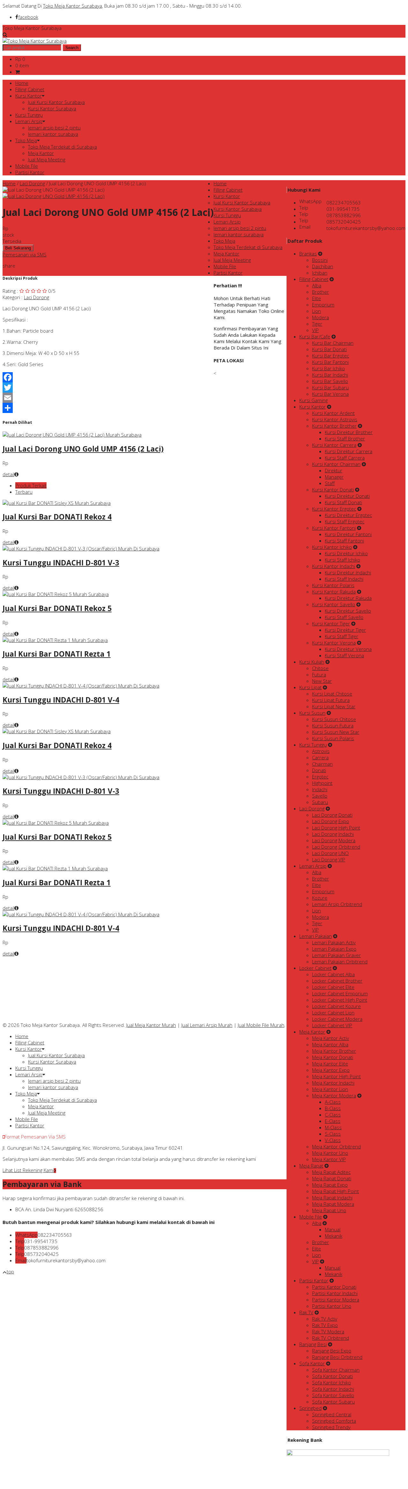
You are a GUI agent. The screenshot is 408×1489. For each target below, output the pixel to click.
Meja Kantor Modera (334, 1095)
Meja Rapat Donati (331, 1178)
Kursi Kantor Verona (334, 642)
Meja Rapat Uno (329, 1210)
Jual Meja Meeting (46, 159)
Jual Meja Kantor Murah (151, 1025)
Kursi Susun (312, 713)
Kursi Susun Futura (332, 725)
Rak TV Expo (325, 1325)
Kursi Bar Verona (330, 394)
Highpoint (322, 783)
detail (8, 474)
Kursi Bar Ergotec (330, 355)
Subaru (320, 802)
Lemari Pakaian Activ (334, 942)
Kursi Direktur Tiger (345, 630)
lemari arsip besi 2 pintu (54, 127)
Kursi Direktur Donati (347, 496)
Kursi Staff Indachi (344, 579)
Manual (332, 1229)
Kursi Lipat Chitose (332, 693)
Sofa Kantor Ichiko (331, 1382)
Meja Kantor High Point (336, 1076)
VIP (315, 330)
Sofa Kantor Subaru (333, 1401)
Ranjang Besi (313, 1344)
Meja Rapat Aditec (331, 1172)
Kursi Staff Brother (345, 438)
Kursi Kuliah (311, 662)
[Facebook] (108, 377)
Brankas (308, 253)
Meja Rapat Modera (333, 1204)
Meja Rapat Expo (330, 1185)
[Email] (108, 398)
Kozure (319, 898)
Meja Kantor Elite (330, 1063)
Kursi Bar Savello (330, 381)
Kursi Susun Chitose (334, 719)
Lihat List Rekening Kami (28, 1170)
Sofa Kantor (312, 1363)
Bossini (320, 260)
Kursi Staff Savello (344, 617)
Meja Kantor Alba (330, 1044)
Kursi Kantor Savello (333, 604)
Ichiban (319, 272)
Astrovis (321, 751)
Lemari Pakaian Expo (334, 949)
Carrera (320, 757)
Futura (319, 674)
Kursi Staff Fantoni (344, 540)
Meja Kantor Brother (334, 1051)
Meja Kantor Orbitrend (336, 1146)
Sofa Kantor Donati (332, 1376)
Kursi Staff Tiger (341, 636)
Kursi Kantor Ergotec (334, 508)
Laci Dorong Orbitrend (336, 847)
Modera (320, 317)
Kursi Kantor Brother (334, 426)
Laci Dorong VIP (328, 859)
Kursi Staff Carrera (345, 457)
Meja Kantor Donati (332, 1057)
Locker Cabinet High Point (339, 1000)
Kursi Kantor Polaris (333, 585)
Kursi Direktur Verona (348, 649)
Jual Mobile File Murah (261, 1025)
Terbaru (24, 492)
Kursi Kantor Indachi (333, 566)
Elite (316, 298)
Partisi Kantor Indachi (335, 1293)
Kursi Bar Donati (329, 349)
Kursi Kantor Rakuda (334, 591)
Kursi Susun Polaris (333, 738)
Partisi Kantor (29, 172)
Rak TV (306, 1312)
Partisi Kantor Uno (331, 1306)
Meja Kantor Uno (330, 1153)
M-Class (333, 1127)
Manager (334, 477)
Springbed (310, 1408)
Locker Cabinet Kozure (336, 1006)
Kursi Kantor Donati (333, 489)
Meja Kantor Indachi (333, 1083)
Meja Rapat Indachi (332, 1197)
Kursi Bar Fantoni (330, 362)
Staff (330, 483)
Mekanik (333, 1236)
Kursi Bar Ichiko (328, 368)
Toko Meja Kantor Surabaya (72, 6)
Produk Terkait (31, 485)
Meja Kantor (41, 153)
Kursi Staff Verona (344, 655)
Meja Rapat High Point (335, 1191)
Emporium (323, 304)
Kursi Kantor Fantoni (334, 528)
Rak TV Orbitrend (330, 1338)
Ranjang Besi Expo (331, 1350)
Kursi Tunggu (29, 115)
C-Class (333, 1114)
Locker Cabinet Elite (333, 987)
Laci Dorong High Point (336, 827)
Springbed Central (331, 1414)
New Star (322, 681)
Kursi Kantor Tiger (331, 623)
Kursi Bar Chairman (332, 343)
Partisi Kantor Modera (335, 1299)
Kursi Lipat (310, 687)
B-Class (333, 1108)
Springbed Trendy (331, 1427)
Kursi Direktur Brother (349, 432)
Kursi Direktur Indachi (348, 572)
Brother (320, 292)
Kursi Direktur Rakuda (348, 598)
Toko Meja (26, 140)
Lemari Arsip (28, 121)
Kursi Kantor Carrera (334, 445)
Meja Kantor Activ (330, 1038)
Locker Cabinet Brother (337, 980)
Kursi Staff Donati (343, 502)
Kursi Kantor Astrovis (334, 419)
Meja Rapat (311, 1165)
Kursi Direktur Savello (348, 611)
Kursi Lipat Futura (331, 700)
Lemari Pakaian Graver (336, 955)
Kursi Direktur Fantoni (348, 534)
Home (21, 83)
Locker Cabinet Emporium (340, 993)
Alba (316, 285)
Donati (319, 770)
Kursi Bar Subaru (330, 387)
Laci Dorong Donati (332, 815)
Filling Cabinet (29, 89)
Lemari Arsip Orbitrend (337, 904)
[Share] (108, 408)
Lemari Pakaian (315, 936)
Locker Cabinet (315, 968)
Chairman (322, 764)
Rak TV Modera (328, 1331)
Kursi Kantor (28, 95)
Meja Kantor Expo (331, 1070)
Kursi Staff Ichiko (342, 560)
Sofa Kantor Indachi (333, 1389)
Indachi (319, 789)
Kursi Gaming (313, 400)
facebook (28, 17)
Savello (319, 795)
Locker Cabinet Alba (333, 974)
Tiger (317, 324)
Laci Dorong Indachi (333, 834)
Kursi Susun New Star (335, 732)
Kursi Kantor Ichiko (332, 547)
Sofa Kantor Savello (333, 1395)
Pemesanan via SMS (25, 254)
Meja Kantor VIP (329, 1159)
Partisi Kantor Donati (334, 1287)
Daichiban (322, 266)
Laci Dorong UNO (330, 853)
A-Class (333, 1102)
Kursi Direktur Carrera (348, 451)
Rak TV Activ (324, 1319)
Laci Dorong (32, 183)
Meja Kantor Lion (330, 1089)
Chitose (320, 668)
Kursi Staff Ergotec (344, 521)
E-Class (332, 1121)
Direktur (333, 470)
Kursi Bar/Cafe (314, 336)
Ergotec (320, 776)
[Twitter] (108, 387)
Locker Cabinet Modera (337, 1019)
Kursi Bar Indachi (330, 375)
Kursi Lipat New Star (333, 706)
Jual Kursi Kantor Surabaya (56, 102)
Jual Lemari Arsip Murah (206, 1025)
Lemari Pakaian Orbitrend (340, 961)
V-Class (333, 1140)
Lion (316, 311)
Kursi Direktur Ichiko (346, 553)
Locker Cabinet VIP (332, 1025)
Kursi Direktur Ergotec (348, 515)
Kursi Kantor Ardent (333, 413)
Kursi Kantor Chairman (336, 464)
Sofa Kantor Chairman (336, 1370)
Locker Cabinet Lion (333, 1012)
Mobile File (26, 166)
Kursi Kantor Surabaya (52, 108)
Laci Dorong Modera (333, 840)
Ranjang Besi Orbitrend (337, 1357)
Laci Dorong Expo (330, 821)
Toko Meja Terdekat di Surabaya (62, 147)
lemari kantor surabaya (53, 134)
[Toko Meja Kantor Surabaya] (35, 41)
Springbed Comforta (334, 1421)
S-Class (333, 1134)
